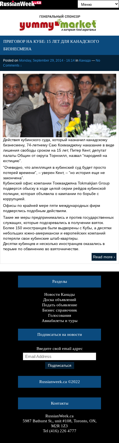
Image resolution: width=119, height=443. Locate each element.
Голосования (59, 315)
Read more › (104, 257)
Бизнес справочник (59, 310)
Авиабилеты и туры (59, 320)
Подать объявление (59, 305)
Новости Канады (59, 294)
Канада (85, 60)
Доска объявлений (59, 299)
